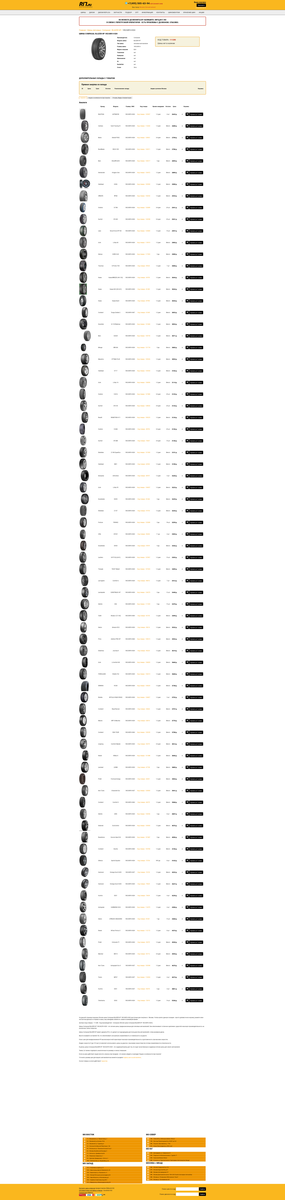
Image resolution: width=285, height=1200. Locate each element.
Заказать (201, 5)
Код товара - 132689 (143, 207)
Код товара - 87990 (144, 301)
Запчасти (118, 12)
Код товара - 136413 (143, 674)
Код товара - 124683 (143, 231)
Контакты (160, 12)
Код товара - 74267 (144, 441)
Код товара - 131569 (143, 452)
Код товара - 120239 (143, 732)
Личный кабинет (150, 7)
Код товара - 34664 (144, 709)
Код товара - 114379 (143, 907)
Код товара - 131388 (143, 755)
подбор (128, 12)
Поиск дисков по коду (168, 1194)
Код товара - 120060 (143, 790)
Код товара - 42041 (144, 779)
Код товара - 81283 (144, 289)
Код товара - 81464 (144, 499)
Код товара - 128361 (143, 137)
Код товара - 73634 (144, 895)
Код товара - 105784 (143, 849)
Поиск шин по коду (169, 1189)
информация (147, 12)
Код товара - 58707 (144, 476)
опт (136, 12)
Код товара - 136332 (143, 196)
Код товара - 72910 (144, 1000)
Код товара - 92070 (144, 989)
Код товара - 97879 (144, 546)
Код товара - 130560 (143, 825)
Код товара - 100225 (143, 417)
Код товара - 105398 (143, 965)
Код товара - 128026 (143, 406)
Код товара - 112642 (143, 126)
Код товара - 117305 (143, 254)
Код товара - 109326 (143, 359)
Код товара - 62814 (144, 720)
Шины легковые (94, 30)
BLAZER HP (116, 30)
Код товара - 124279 (143, 592)
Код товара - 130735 (143, 336)
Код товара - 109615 (143, 639)
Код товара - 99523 (144, 266)
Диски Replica (104, 12)
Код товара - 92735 (144, 615)
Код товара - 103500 (143, 184)
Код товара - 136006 (143, 382)
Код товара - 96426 (144, 534)
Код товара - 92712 (144, 954)
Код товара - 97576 (144, 511)
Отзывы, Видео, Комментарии (122, 98)
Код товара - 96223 (144, 650)
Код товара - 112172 (143, 930)
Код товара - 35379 (144, 942)
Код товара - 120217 (143, 161)
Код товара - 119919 (143, 242)
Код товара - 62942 (144, 464)
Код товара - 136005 (143, 662)
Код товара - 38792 (144, 429)
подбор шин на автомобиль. (132, 1057)
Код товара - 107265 (143, 569)
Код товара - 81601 (144, 919)
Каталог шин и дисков (87, 1188)
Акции (201, 12)
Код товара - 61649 (144, 312)
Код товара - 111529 (143, 604)
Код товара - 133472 (143, 172)
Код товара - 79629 (144, 884)
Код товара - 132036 (143, 814)
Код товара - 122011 (143, 149)
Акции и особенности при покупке (99, 98)
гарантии (104, 1061)
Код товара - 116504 (143, 977)
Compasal (106, 30)
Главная (82, 30)
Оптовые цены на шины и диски (90, 1190)
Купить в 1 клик (196, 114)
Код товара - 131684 (143, 324)
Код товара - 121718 (143, 347)
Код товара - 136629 (143, 685)
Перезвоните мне (156, 4)
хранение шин (189, 12)
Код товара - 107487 (143, 837)
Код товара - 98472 (144, 581)
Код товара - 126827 (143, 697)
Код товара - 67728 (144, 767)
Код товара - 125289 (143, 522)
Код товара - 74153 (144, 872)
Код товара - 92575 (144, 744)
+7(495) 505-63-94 (139, 3)
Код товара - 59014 (144, 627)
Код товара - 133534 (143, 371)
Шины (83, 12)
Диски (92, 12)
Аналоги (83, 98)
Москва (141, 7)
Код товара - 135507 (143, 114)
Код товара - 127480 (143, 394)
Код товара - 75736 (144, 860)
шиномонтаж (174, 12)
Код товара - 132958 (143, 219)
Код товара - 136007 (143, 487)
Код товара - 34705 (144, 277)
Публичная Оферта (86, 1193)
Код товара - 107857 (143, 557)
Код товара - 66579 (144, 802)
